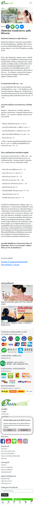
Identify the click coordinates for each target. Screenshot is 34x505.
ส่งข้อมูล (4, 495)
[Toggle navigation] (30, 3)
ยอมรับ (10, 430)
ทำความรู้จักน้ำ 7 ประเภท (10, 264)
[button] (3, 502)
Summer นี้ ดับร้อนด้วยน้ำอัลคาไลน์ (14, 261)
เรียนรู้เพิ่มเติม (24, 430)
